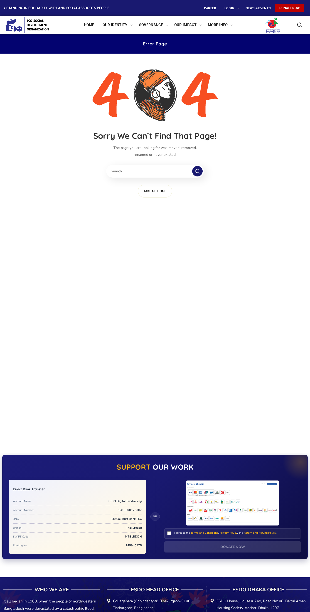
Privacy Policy (228, 533)
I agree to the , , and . (225, 533)
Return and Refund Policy (260, 533)
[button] (300, 25)
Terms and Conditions (204, 533)
